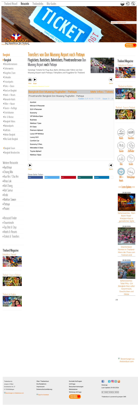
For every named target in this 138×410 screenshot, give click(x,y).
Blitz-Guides (51, 3)
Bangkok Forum (9, 148)
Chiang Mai (8, 172)
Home (3, 44)
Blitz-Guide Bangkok (11, 139)
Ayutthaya (8, 167)
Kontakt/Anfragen (75, 381)
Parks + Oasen (9, 86)
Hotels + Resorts (9, 94)
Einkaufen (7, 77)
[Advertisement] (126, 326)
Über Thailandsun (43, 381)
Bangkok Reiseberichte (12, 152)
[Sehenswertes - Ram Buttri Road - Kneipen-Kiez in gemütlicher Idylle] (126, 210)
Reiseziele (25, 3)
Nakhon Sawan (10, 199)
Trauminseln (9, 222)
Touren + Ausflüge (10, 108)
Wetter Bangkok (9, 134)
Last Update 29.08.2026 (110, 388)
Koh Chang (8, 186)
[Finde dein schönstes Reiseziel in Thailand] (131, 145)
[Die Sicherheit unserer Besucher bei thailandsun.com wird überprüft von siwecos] (43, 395)
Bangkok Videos (9, 121)
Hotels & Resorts (10, 232)
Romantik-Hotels (9, 99)
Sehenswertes (9, 68)
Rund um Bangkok (10, 90)
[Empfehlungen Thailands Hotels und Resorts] (121, 132)
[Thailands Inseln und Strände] (131, 158)
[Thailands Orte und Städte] (121, 158)
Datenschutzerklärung (44, 389)
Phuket (6, 209)
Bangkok (7, 59)
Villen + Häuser (9, 103)
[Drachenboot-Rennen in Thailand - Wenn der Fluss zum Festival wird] (126, 244)
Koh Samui (8, 190)
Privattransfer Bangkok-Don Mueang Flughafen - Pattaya (56, 96)
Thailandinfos (37, 3)
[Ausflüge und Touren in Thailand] (121, 145)
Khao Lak (7, 181)
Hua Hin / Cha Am (11, 176)
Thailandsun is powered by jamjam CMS (113, 397)
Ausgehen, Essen (9, 72)
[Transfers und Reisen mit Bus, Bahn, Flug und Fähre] (131, 132)
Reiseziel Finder (10, 218)
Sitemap (104, 385)
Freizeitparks (8, 81)
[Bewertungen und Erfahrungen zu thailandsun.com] (126, 361)
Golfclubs (7, 130)
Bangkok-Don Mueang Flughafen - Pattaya (52, 91)
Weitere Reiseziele (10, 163)
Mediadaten (73, 389)
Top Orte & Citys (10, 227)
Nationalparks (9, 125)
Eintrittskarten (9, 112)
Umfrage (72, 384)
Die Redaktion (41, 384)
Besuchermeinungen (76, 387)
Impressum (41, 387)
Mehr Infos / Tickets (101, 91)
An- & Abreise (9, 116)
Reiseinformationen (10, 64)
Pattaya (7, 204)
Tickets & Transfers (11, 236)
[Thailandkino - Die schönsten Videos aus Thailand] (131, 171)
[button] (35, 177)
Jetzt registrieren (119, 22)
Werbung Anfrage (75, 392)
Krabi (6, 195)
